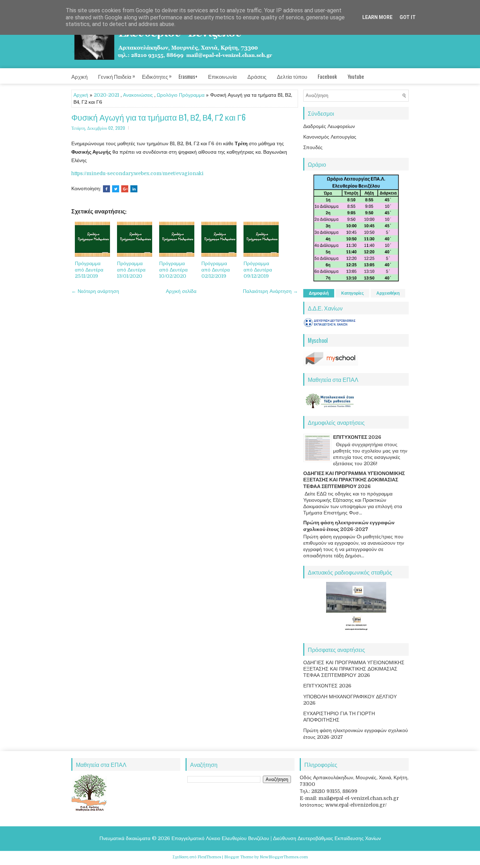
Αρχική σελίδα (181, 291)
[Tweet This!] (115, 188)
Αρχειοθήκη (388, 293)
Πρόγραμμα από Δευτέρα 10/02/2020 (173, 270)
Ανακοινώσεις (138, 95)
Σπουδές (313, 147)
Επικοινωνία (222, 76)
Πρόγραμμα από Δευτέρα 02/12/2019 (215, 270)
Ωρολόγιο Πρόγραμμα (181, 95)
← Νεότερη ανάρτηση (95, 291)
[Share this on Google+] (124, 188)
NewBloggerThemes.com (284, 857)
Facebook (327, 76)
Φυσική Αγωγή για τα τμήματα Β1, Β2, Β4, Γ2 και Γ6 (158, 117)
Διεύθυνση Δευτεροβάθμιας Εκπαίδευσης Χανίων (327, 838)
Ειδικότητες (156, 76)
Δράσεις (256, 76)
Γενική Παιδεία (116, 76)
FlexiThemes (209, 857)
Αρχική (79, 76)
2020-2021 (106, 95)
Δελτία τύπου (292, 76)
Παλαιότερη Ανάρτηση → (270, 291)
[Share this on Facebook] (106, 188)
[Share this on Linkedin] (133, 188)
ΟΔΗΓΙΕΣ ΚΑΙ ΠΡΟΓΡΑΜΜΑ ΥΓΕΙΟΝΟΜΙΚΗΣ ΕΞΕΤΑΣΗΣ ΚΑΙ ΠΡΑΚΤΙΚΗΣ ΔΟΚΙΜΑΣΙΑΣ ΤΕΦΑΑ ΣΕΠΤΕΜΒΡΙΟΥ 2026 (354, 479)
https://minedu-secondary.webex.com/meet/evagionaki (137, 173)
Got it (408, 17)
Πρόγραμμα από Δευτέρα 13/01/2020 (131, 270)
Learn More (377, 17)
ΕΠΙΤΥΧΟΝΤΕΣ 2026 (357, 437)
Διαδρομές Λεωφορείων (329, 126)
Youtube (356, 76)
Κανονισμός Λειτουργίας (329, 137)
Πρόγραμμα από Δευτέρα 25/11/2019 (89, 270)
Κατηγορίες (352, 293)
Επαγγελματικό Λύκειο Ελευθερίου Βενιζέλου (220, 838)
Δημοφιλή (319, 293)
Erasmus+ (188, 76)
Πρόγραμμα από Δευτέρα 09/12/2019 (258, 270)
